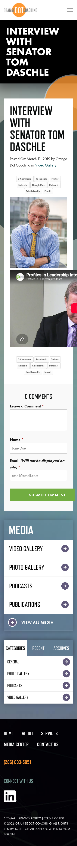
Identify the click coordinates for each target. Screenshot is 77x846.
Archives (61, 648)
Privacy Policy (30, 818)
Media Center (16, 744)
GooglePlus (38, 184)
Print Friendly (33, 191)
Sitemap (9, 818)
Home (8, 733)
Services (49, 733)
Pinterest (53, 184)
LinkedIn (22, 184)
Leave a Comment (25, 406)
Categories (15, 648)
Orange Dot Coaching (33, 823)
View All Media (37, 622)
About (27, 733)
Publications (24, 604)
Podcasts (21, 586)
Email (47, 191)
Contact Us (48, 744)
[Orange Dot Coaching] (20, 10)
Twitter (54, 178)
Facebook (41, 178)
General (13, 661)
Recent (38, 648)
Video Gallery (45, 165)
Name (15, 439)
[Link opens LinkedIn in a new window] (10, 801)
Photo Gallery (26, 567)
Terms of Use (54, 818)
